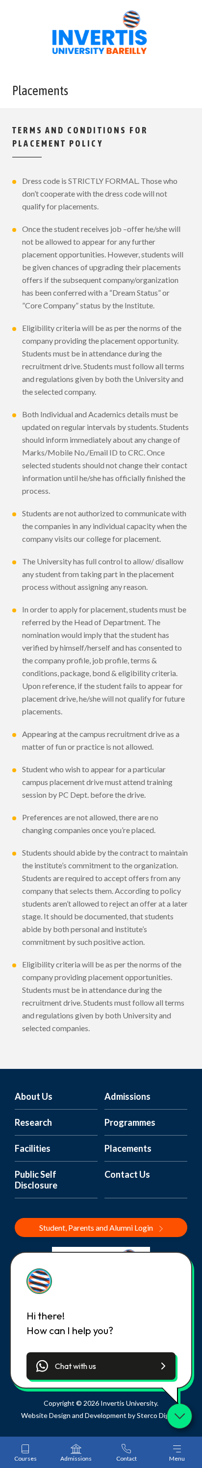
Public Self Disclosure (36, 1179)
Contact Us (127, 1174)
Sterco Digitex (159, 1415)
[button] (101, 1366)
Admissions (127, 1096)
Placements (128, 1148)
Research (33, 1122)
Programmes (129, 1122)
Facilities (32, 1148)
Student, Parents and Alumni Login (96, 1227)
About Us (33, 1096)
